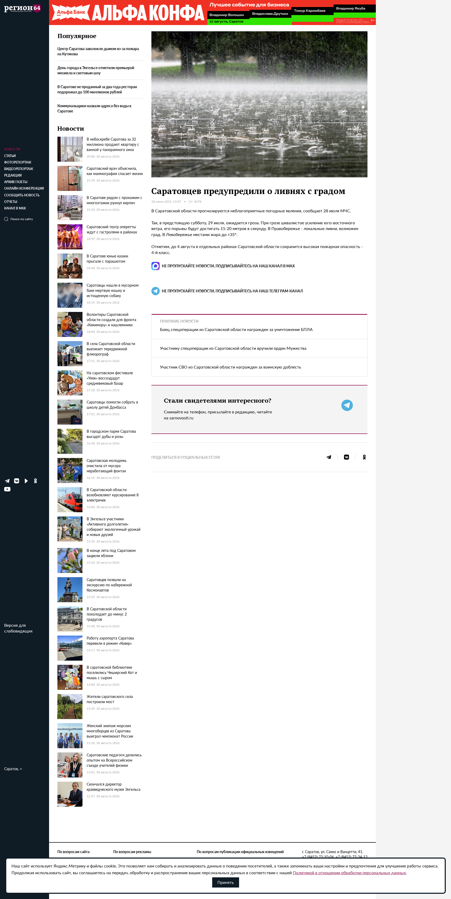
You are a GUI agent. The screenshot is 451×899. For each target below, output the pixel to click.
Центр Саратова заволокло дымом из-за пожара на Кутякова (98, 51)
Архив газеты (15, 182)
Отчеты (10, 202)
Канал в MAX (15, 208)
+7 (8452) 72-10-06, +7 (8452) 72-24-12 (334, 856)
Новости (12, 149)
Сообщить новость (21, 195)
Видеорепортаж (18, 169)
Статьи (10, 156)
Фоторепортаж (17, 162)
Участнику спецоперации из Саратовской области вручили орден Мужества (233, 348)
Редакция (13, 175)
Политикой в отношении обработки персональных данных (349, 873)
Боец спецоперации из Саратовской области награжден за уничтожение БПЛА (236, 329)
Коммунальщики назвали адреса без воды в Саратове (94, 108)
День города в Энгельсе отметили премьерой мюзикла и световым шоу (95, 70)
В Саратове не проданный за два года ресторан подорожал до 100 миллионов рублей (97, 89)
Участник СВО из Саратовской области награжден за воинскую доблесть (230, 367)
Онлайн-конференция (24, 188)
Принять (225, 882)
